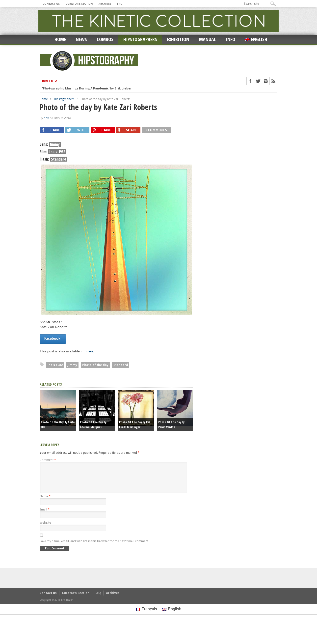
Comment (48, 460)
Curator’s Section (79, 3)
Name (45, 496)
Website (45, 522)
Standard (120, 365)
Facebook (52, 339)
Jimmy (72, 365)
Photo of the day (95, 365)
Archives (105, 3)
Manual (207, 39)
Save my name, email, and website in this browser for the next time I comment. (94, 541)
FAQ (120, 3)
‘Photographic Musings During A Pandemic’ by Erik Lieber (87, 88)
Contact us (51, 3)
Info (230, 39)
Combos (105, 39)
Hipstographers (140, 39)
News (81, 39)
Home (60, 39)
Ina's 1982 (55, 365)
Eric (46, 118)
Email (45, 509)
